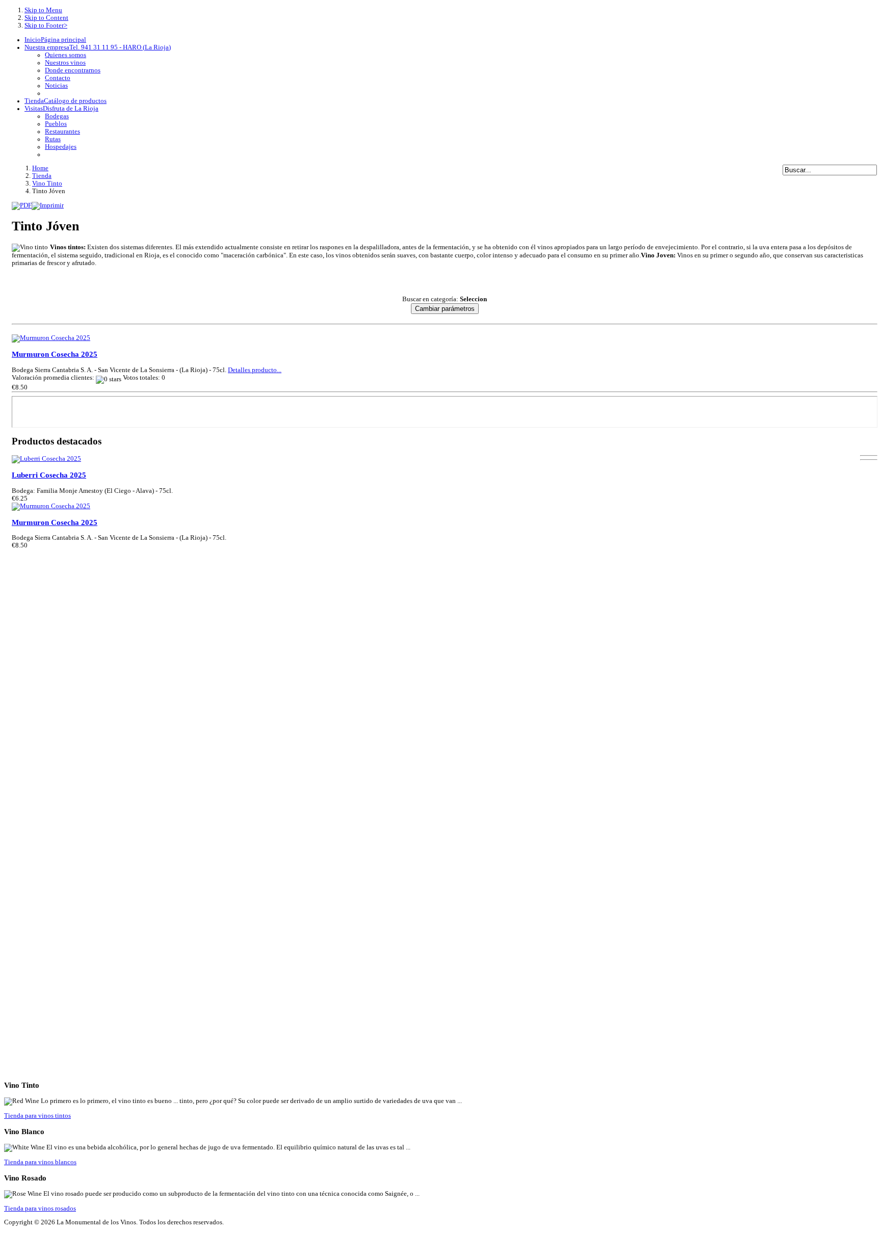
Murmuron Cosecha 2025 (54, 354)
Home (40, 168)
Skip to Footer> (45, 25)
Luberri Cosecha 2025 (49, 475)
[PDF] (22, 203)
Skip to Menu (43, 10)
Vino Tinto (47, 183)
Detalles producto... (254, 370)
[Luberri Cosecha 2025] (46, 458)
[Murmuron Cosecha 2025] (51, 338)
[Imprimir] (48, 203)
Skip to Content (46, 17)
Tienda (41, 175)
